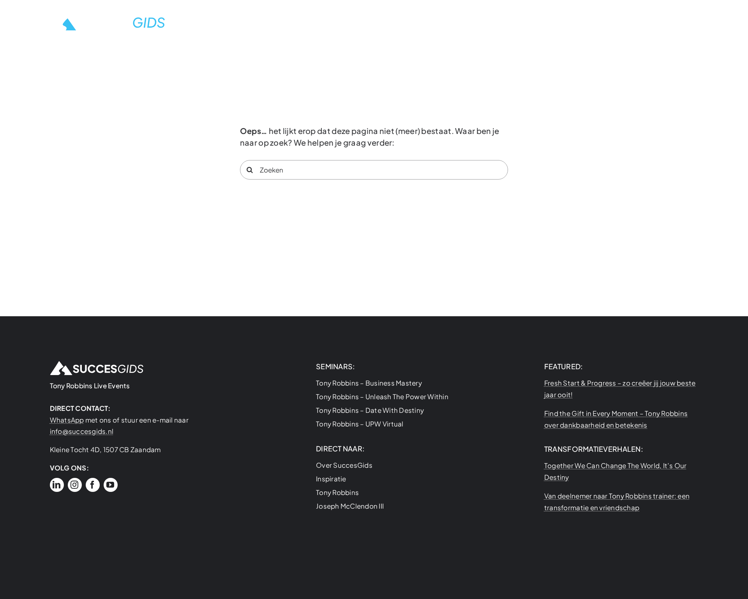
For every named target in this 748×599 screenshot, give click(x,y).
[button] (697, 21)
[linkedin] (57, 485)
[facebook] (93, 485)
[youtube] (111, 485)
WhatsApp (67, 420)
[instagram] (75, 485)
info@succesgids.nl (82, 431)
